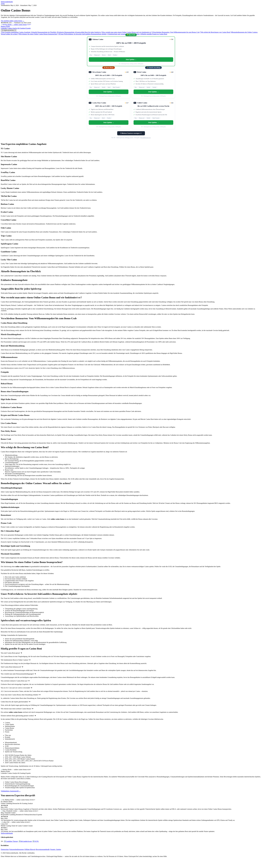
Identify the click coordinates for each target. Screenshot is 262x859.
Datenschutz (5, 849)
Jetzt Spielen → (131, 59)
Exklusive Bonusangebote (66, 32)
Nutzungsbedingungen (16, 849)
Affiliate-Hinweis (29, 849)
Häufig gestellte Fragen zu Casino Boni (153, 34)
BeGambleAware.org (145, 137)
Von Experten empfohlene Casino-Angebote (15, 32)
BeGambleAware (25, 841)
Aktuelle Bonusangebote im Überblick (43, 32)
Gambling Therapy (11, 841)
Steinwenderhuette (7, 2)
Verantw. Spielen (55, 849)
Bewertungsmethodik (43, 849)
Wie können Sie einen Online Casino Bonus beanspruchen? (38, 34)
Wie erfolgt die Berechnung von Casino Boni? (215, 32)
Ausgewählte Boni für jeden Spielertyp (88, 32)
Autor (3, 3)
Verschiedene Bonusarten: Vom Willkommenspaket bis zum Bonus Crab (176, 32)
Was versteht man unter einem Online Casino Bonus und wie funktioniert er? (126, 32)
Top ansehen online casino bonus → (12, 21)
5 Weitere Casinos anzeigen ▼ (131, 133)
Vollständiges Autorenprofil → (11, 791)
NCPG (35, 841)
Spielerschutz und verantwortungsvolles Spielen (123, 34)
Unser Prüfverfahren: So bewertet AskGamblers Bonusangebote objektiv (82, 34)
